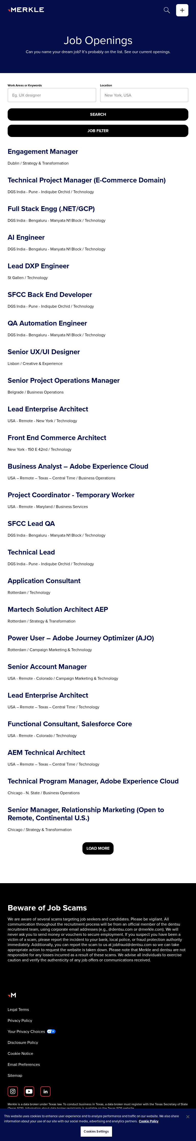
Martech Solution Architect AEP (58, 609)
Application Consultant (44, 581)
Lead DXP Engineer (38, 266)
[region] (98, 1125)
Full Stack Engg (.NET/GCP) (51, 208)
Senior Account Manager (47, 666)
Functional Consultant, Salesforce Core (70, 724)
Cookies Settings (96, 1131)
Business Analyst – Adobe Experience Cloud (78, 466)
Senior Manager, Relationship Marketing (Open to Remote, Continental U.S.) (86, 813)
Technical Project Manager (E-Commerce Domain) (87, 180)
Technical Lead (31, 552)
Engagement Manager (43, 151)
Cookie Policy (148, 1121)
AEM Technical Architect (46, 752)
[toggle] (182, 10)
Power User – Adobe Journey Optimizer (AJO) (81, 638)
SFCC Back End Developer (50, 294)
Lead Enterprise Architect (48, 409)
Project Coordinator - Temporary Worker (71, 495)
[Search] (167, 10)
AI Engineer (26, 237)
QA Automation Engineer (47, 323)
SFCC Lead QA (31, 523)
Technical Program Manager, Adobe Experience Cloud (93, 781)
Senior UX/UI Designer (44, 352)
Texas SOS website (121, 1108)
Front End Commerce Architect (57, 437)
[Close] (187, 1116)
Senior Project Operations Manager (64, 380)
